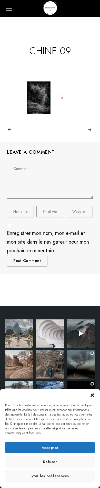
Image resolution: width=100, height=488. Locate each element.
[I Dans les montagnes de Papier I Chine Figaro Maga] (19, 333)
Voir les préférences (50, 475)
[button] (92, 395)
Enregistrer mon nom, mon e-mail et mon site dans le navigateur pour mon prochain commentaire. (48, 241)
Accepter (50, 447)
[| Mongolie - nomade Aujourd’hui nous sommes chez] (19, 364)
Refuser (50, 461)
